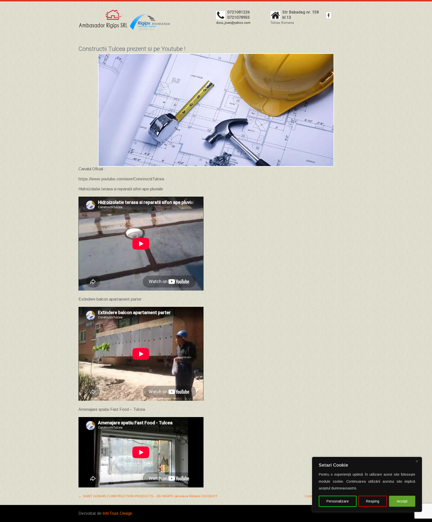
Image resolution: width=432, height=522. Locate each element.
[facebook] (328, 15)
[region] (367, 484)
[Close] (417, 461)
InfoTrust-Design (117, 513)
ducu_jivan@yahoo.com (233, 23)
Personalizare (337, 501)
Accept (402, 501)
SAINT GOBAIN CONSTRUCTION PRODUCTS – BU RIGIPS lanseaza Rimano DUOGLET (147, 496)
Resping (372, 501)
